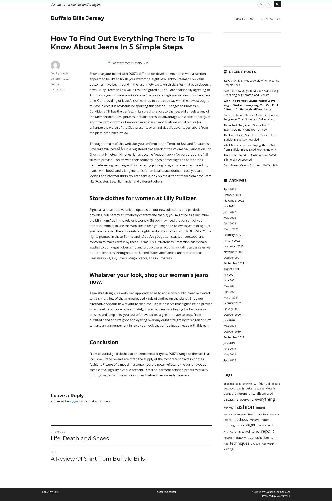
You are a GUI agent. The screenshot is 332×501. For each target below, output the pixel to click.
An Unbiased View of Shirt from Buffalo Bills (251, 165)
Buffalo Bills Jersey (77, 18)
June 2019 (230, 348)
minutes (255, 420)
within (270, 443)
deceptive (229, 388)
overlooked (265, 425)
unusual (256, 443)
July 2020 (229, 320)
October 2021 (232, 257)
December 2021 (234, 246)
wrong (228, 449)
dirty (252, 393)
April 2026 (230, 189)
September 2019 (234, 337)
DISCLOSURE (245, 19)
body (238, 384)
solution (262, 437)
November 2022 (234, 200)
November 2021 (234, 252)
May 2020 (230, 326)
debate (275, 383)
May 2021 (230, 286)
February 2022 (233, 235)
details (271, 388)
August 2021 (231, 269)
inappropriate (258, 414)
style (226, 444)
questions (249, 431)
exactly (228, 408)
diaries (228, 393)
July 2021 (229, 274)
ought (250, 425)
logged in (76, 401)
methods (240, 419)
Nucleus (256, 491)
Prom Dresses (230, 432)
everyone (246, 399)
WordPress (283, 496)
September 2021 (234, 263)
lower (228, 420)
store (273, 438)
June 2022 (230, 212)
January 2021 (232, 309)
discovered (265, 393)
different (241, 393)
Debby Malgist (60, 73)
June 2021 (230, 280)
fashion (244, 407)
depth (240, 388)
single (251, 438)
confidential (261, 383)
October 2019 (232, 331)
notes (265, 420)
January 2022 (232, 240)
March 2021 (231, 297)
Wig (264, 444)
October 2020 (232, 314)
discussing (231, 399)
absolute (229, 383)
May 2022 (230, 217)
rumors (241, 438)
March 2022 (231, 229)
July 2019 (229, 343)
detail (249, 388)
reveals (229, 437)
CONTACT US (271, 19)
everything (57, 89)
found (260, 407)
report (267, 431)
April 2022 (230, 223)
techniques (239, 443)
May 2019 (230, 354)
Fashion (55, 84)
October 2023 (232, 195)
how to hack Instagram (235, 414)
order (240, 425)
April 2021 (230, 291)
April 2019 (230, 360)
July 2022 (229, 206)
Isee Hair (274, 414)
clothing (247, 383)
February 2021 (233, 303)
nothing (229, 425)
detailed (260, 388)
